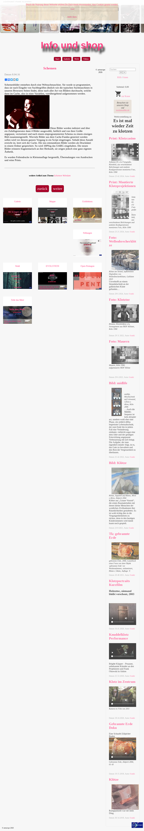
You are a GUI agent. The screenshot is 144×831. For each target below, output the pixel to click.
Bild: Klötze (118, 463)
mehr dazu (72, 17)
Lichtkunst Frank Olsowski (17, 2)
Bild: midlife (118, 383)
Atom (125, 77)
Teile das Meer (17, 300)
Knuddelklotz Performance (119, 636)
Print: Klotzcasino (122, 138)
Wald (17, 266)
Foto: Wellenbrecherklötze (122, 241)
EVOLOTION (52, 266)
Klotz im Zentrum (122, 682)
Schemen (58, 175)
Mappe (52, 201)
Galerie (67, 59)
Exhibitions (87, 201)
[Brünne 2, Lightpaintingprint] (100, 32)
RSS (119, 77)
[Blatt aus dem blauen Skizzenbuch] (49, 32)
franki (132, 176)
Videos (86, 59)
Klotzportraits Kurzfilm (119, 583)
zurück (42, 189)
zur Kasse (125, 96)
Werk (76, 59)
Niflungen (87, 233)
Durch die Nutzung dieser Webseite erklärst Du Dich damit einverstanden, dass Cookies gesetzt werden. (72, 4)
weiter (57, 189)
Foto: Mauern (119, 341)
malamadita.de (122, 110)
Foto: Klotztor (119, 299)
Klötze (114, 779)
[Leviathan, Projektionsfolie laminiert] (70, 32)
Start (57, 59)
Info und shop (72, 45)
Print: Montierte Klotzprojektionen (122, 184)
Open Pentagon (87, 266)
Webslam (67, 175)
